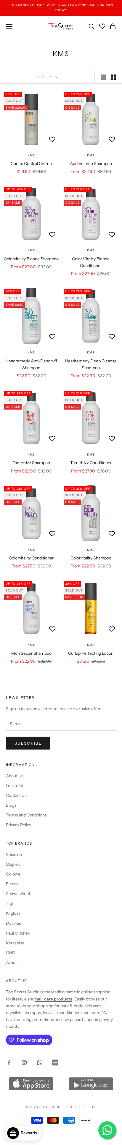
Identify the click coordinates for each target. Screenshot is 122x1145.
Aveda (11, 962)
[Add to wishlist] (52, 139)
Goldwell (14, 874)
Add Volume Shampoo (91, 163)
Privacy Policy (18, 824)
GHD (10, 952)
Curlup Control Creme (31, 163)
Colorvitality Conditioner (31, 558)
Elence (12, 883)
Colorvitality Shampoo (90, 558)
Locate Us (15, 785)
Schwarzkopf (18, 893)
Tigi (9, 903)
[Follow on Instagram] (24, 1062)
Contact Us (16, 795)
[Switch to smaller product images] (113, 77)
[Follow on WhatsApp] (40, 1062)
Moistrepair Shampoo (31, 653)
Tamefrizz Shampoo (31, 462)
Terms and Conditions (26, 815)
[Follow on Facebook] (9, 1062)
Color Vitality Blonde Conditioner (91, 262)
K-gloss (13, 913)
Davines (13, 923)
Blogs (11, 805)
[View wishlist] (102, 26)
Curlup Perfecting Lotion (90, 653)
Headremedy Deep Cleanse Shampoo (91, 364)
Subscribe (28, 743)
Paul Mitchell (18, 933)
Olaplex (13, 864)
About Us (14, 775)
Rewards (30, 1133)
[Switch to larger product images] (103, 77)
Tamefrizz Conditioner (91, 462)
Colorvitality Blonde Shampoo (31, 258)
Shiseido (14, 854)
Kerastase (15, 943)
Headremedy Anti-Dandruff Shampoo (31, 364)
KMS (31, 155)
